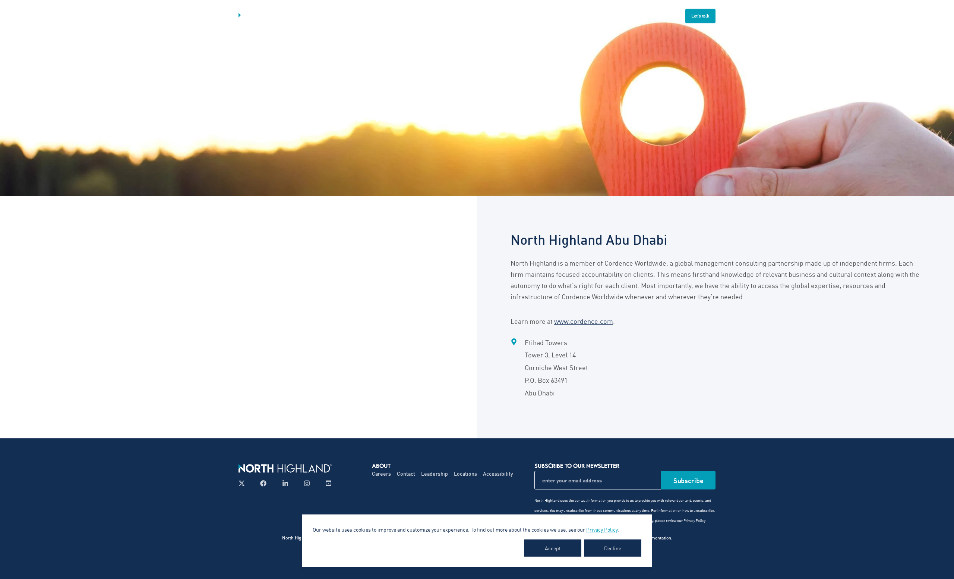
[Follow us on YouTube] (326, 483)
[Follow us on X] (243, 483)
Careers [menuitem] (381, 473)
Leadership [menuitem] (434, 473)
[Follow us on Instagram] (307, 483)
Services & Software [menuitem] (393, 16)
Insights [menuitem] (505, 16)
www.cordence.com (583, 321)
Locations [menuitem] (465, 473)
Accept (553, 548)
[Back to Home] (283, 16)
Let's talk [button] (700, 16)
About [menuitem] (547, 16)
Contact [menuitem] (406, 473)
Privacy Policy (601, 529)
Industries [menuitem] (457, 16)
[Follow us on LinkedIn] (285, 483)
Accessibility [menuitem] (498, 473)
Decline (612, 548)
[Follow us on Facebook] (263, 483)
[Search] (671, 15)
